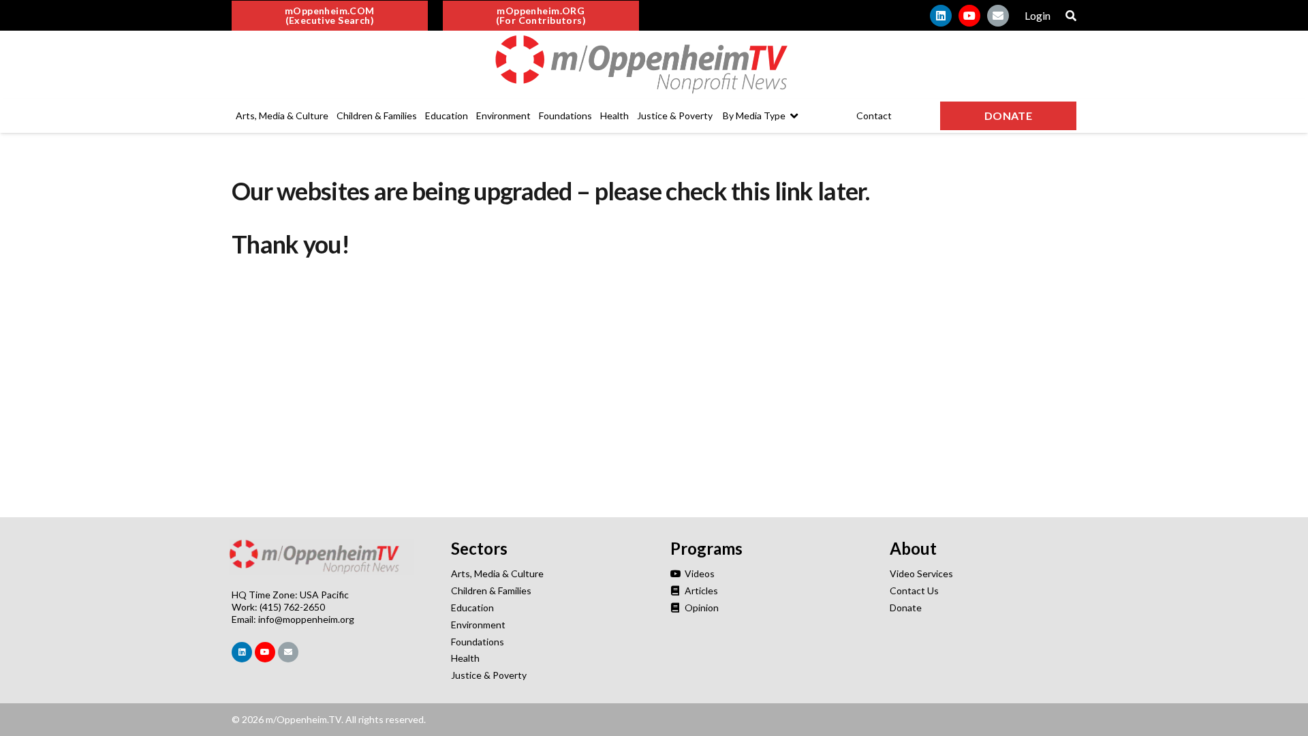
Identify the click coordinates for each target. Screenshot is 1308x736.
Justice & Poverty (489, 675)
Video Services (921, 573)
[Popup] (1070, 15)
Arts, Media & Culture (497, 573)
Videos (699, 573)
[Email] (998, 16)
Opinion (701, 607)
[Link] (654, 64)
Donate (906, 607)
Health (465, 658)
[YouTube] (969, 16)
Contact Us (914, 590)
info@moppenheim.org (306, 619)
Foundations (477, 641)
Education (472, 607)
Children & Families (491, 590)
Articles (700, 590)
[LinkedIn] (941, 16)
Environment (478, 624)
